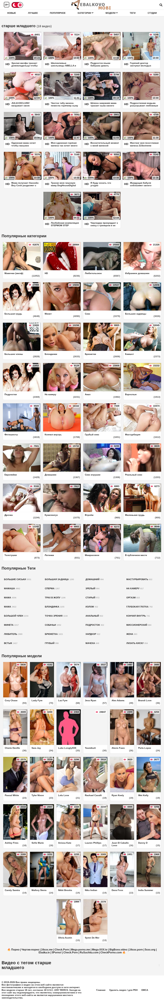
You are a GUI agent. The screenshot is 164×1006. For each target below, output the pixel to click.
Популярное (58, 13)
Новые (11, 13)
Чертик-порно (30, 949)
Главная (100, 990)
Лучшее (33, 13)
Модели (111, 13)
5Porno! (57, 952)
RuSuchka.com (89, 952)
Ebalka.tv (44, 952)
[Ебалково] (91, 5)
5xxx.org (150, 949)
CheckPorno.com (111, 952)
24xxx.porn (136, 949)
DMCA (144, 990)
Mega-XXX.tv (99, 949)
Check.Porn (62, 949)
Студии (152, 13)
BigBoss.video (118, 949)
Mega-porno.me (80, 949)
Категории (85, 13)
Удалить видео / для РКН (123, 990)
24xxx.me (47, 949)
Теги (132, 13)
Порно (15, 949)
